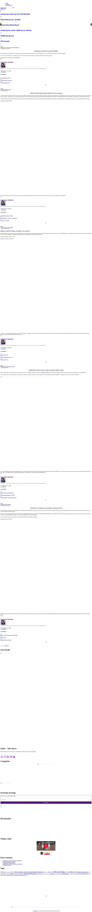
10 (4, 645)
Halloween (55, 873)
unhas (2, 46)
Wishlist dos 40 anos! (7, 35)
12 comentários (4, 629)
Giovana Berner (7, 62)
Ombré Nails (5, 875)
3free (2, 872)
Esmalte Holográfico (30, 873)
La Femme (75, 873)
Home (7, 3)
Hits (58, 873)
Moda (89, 873)
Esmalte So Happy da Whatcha (7, 227)
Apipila (4, 872)
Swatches (23, 875)
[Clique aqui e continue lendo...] (46, 59)
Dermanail (17, 873)
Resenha (16, 875)
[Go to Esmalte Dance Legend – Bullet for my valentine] (1, 27)
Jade (71, 873)
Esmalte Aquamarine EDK (6, 89)
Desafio (20, 873)
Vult (26, 875)
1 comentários (3, 348)
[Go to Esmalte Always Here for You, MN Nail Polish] (1, 11)
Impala (61, 873)
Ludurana (79, 873)
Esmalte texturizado (45, 873)
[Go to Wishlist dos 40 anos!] (1, 33)
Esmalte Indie (39, 873)
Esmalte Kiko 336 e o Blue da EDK (8, 366)
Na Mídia (7, 4)
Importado (66, 873)
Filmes (49, 873)
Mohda (2, 875)
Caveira (89, 872)
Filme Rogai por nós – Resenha (10, 19)
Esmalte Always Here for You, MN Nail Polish (15, 14)
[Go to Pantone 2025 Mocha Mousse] (1, 22)
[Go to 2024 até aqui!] (1, 38)
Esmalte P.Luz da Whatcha (6, 504)
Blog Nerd (66, 872)
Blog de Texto (51, 872)
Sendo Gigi (35, 910)
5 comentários (3, 209)
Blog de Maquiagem (37, 872)
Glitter (52, 873)
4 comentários (3, 71)
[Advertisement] (46, 887)
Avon (7, 872)
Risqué (19, 875)
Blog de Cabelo (28, 872)
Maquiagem (85, 873)
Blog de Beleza (19, 872)
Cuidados (12, 873)
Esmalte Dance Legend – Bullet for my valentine (16, 30)
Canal (74, 872)
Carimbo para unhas (82, 872)
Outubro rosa (9, 875)
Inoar (69, 873)
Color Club (7, 873)
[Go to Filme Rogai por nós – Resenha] (1, 16)
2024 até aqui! (5, 41)
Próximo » (7, 645)
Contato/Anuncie (9, 5)
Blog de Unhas (59, 872)
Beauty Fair (13, 872)
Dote (23, 873)
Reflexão (13, 875)
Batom (9, 872)
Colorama (3, 873)
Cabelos (70, 872)
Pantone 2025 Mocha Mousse (10, 25)
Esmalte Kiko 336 (44, 372)
